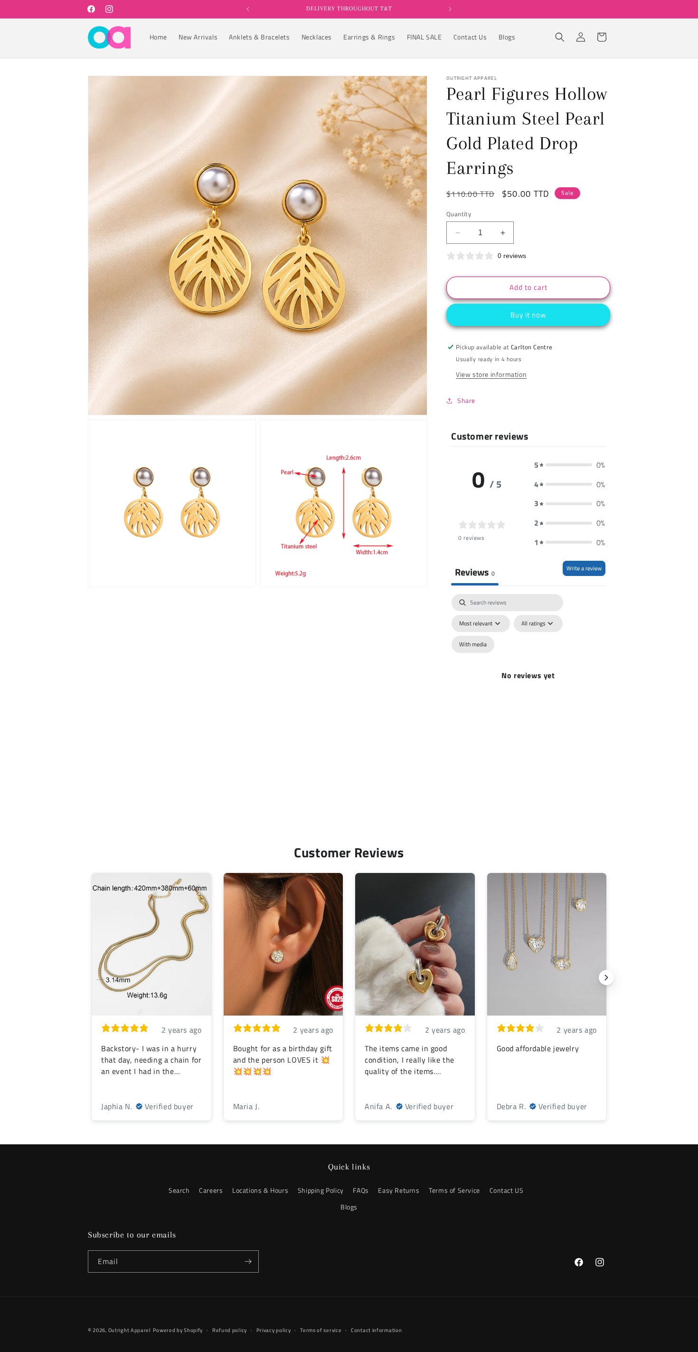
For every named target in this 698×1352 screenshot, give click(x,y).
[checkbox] (473, 644)
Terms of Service (454, 1190)
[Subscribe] (247, 1261)
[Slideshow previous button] (91, 977)
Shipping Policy (321, 1190)
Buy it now (528, 314)
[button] (559, 37)
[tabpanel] (528, 686)
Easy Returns (398, 1190)
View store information (491, 374)
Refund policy (229, 1330)
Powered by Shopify (178, 1330)
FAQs (360, 1190)
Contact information (376, 1330)
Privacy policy (273, 1330)
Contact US (507, 1190)
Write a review (584, 568)
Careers (211, 1190)
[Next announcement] (450, 9)
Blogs (349, 1207)
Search (179, 1190)
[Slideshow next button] (606, 977)
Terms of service (320, 1330)
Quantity (458, 214)
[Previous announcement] (247, 9)
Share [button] (466, 400)
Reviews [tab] (475, 572)
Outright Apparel (129, 1330)
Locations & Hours (260, 1190)
